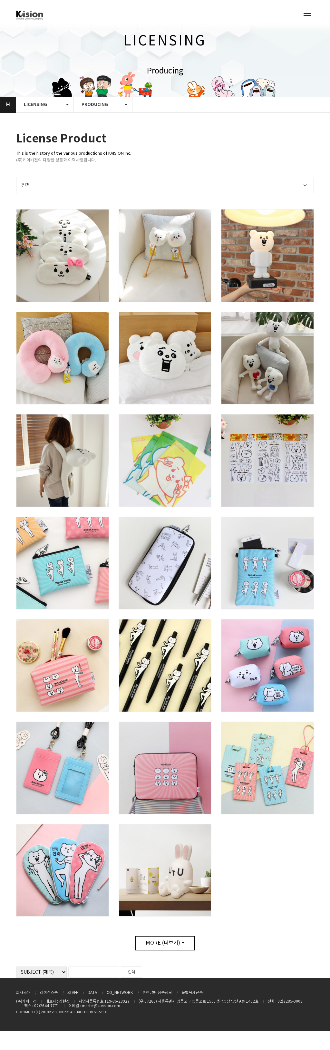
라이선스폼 (49, 993)
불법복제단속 (192, 993)
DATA (92, 993)
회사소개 (23, 993)
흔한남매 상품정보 (157, 993)
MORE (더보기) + (165, 943)
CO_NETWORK (120, 993)
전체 (26, 185)
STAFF (72, 993)
